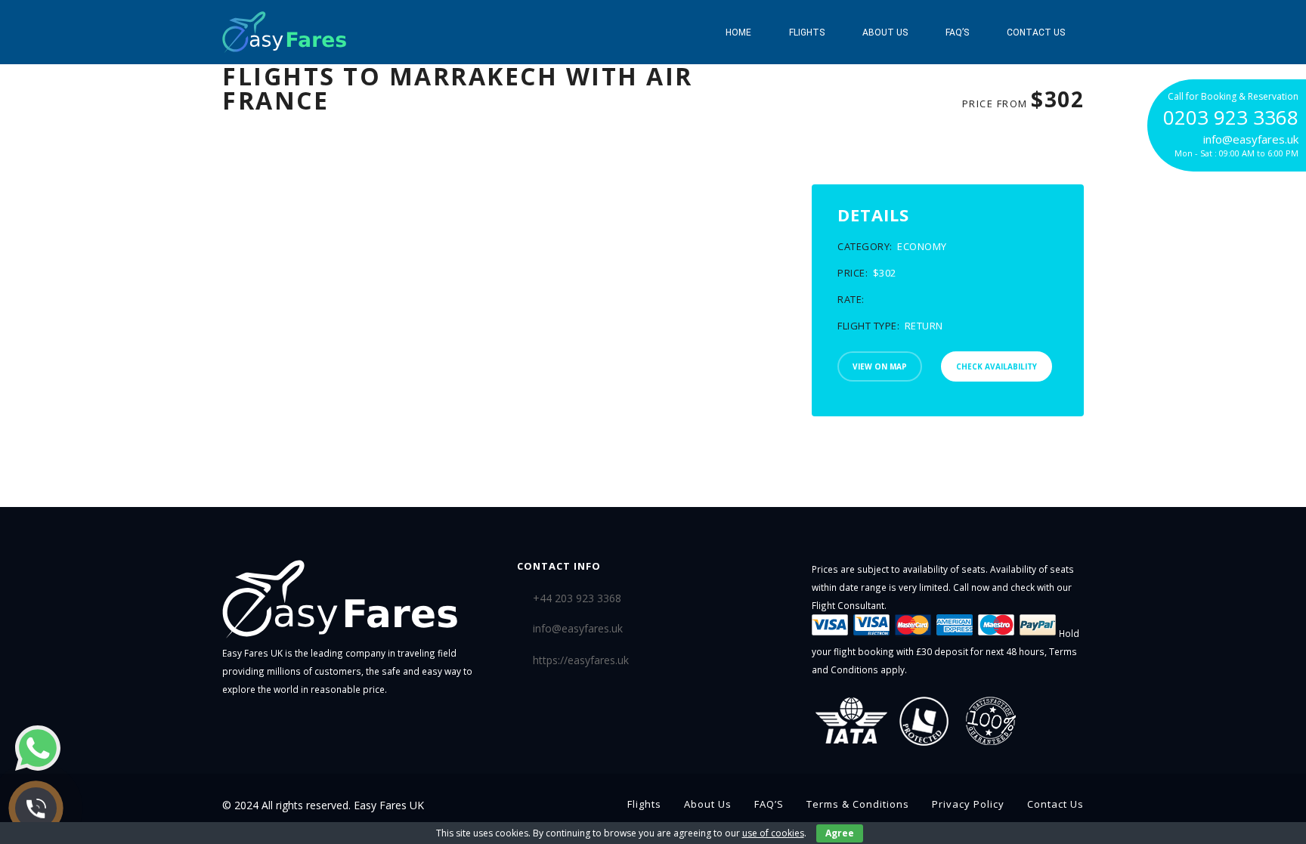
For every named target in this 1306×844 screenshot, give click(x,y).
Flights (807, 32)
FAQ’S (957, 32)
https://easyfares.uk (581, 660)
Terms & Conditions (857, 804)
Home (738, 32)
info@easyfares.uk (578, 628)
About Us (885, 32)
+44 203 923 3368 (577, 598)
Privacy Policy (968, 804)
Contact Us (1036, 32)
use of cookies (773, 833)
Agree (839, 833)
